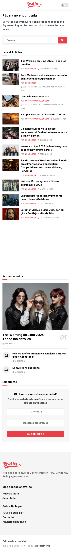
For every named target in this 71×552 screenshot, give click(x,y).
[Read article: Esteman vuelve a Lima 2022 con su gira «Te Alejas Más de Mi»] (10, 214)
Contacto (8, 517)
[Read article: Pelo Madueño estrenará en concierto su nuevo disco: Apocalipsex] (10, 79)
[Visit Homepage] (33, 5)
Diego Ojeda (30, 69)
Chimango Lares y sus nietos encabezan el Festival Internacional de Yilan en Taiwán (44, 132)
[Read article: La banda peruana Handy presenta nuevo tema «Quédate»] (10, 200)
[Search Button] (62, 40)
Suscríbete (9, 498)
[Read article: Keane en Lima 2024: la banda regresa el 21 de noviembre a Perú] (10, 150)
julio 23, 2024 (59, 119)
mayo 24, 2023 (46, 189)
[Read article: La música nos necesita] (10, 101)
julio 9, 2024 (45, 140)
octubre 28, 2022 (47, 203)
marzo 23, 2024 (47, 175)
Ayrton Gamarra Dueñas (37, 101)
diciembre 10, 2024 (48, 69)
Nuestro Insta (10, 493)
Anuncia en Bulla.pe (14, 521)
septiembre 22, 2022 (49, 218)
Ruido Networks (42, 546)
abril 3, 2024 (45, 154)
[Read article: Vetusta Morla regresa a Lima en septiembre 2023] (10, 185)
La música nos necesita (35, 96)
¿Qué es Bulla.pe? (13, 512)
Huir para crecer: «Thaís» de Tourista (43, 114)
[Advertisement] (35, 246)
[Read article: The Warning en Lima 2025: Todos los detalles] (10, 65)
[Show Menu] (4, 5)
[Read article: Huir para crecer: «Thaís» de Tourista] (10, 119)
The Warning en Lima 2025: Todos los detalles (23, 337)
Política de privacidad (14, 541)
